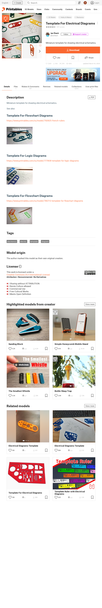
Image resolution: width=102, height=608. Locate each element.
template (34, 241)
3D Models (51, 17)
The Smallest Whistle (19, 391)
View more (89, 304)
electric (23, 241)
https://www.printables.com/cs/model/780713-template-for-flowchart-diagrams (45, 200)
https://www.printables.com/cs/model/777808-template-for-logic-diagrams (43, 160)
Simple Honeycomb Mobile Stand (71, 344)
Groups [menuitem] (97, 9)
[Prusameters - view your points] (85, 2)
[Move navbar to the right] (98, 9)
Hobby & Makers (66, 17)
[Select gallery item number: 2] (26, 338)
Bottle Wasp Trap (63, 391)
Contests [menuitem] (69, 9)
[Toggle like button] (10, 348)
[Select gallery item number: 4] (30, 338)
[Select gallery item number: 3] (28, 338)
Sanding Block (16, 344)
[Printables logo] (12, 9)
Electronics (80, 17)
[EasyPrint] (79, 3)
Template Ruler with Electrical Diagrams (70, 492)
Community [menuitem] (57, 9)
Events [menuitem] (88, 9)
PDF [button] (92, 97)
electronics (11, 241)
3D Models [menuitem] (29, 9)
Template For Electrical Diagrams (25, 493)
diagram (45, 241)
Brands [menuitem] (79, 9)
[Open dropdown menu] (97, 22)
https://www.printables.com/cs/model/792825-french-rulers (36, 120)
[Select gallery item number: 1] (24, 338)
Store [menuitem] (39, 9)
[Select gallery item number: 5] (31, 338)
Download (74, 50)
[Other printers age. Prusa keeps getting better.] (73, 75)
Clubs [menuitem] (46, 9)
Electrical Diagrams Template (23, 446)
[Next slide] (39, 51)
